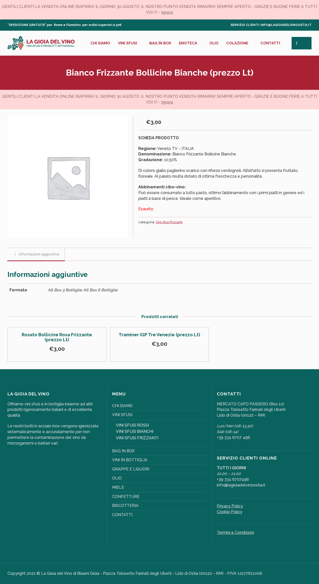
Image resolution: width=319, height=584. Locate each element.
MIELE (118, 487)
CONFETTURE (126, 496)
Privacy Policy (230, 506)
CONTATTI (122, 514)
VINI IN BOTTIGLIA (129, 460)
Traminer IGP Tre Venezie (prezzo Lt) (159, 334)
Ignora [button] (167, 12)
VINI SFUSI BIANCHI (134, 431)
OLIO (117, 478)
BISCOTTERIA (125, 505)
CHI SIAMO (122, 405)
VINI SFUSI (122, 414)
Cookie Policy (229, 511)
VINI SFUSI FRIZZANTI (137, 438)
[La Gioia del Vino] (41, 42)
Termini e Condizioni (235, 532)
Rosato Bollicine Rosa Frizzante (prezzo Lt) (57, 337)
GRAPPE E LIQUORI (130, 469)
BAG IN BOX (123, 451)
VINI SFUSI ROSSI (132, 425)
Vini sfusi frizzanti (169, 222)
